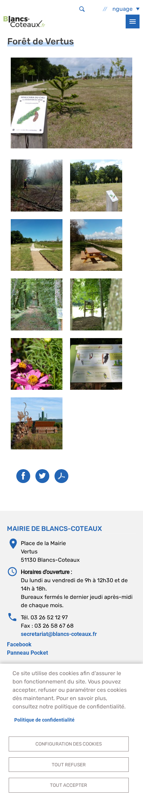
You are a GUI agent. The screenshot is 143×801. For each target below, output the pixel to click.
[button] (71, 102)
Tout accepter (68, 785)
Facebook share (23, 476)
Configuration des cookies (68, 744)
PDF (61, 476)
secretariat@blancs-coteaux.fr (59, 634)
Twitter (42, 476)
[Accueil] (24, 21)
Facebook (19, 644)
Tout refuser (69, 764)
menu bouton (133, 21)
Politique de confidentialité (44, 720)
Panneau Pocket (27, 652)
